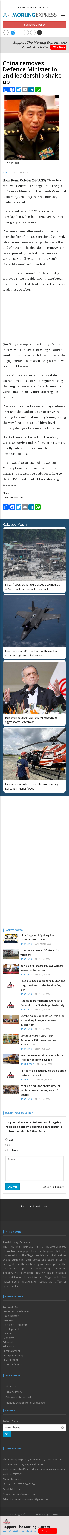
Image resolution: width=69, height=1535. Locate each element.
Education (9, 1346)
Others (13, 1150)
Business (8, 1320)
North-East (27, 1064)
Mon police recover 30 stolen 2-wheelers (39, 952)
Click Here (58, 47)
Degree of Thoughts (15, 1324)
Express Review (12, 1364)
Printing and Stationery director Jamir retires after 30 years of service (40, 1090)
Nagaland (26, 944)
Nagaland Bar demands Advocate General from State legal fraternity (42, 1003)
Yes (10, 1139)
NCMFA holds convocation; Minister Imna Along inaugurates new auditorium (42, 1020)
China (6, 493)
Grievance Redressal (18, 1397)
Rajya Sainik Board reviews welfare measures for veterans (41, 968)
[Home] (32, 14)
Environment (10, 1359)
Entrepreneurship (13, 1355)
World (6, 172)
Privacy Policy (13, 1392)
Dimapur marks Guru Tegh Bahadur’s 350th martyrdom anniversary (38, 1040)
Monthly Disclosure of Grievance (25, 1402)
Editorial (8, 1342)
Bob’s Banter (11, 1316)
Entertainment (11, 1351)
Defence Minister (13, 497)
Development (11, 1329)
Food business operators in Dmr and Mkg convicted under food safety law (42, 985)
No (10, 1145)
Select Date (10, 1421)
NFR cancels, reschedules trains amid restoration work (43, 1073)
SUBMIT (12, 1186)
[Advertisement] (25, 314)
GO (7, 1434)
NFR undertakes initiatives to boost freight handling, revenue (42, 1057)
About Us (11, 1386)
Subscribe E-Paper (34, 24)
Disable (7, 1333)
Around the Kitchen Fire (17, 1311)
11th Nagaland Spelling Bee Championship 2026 (37, 937)
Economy (8, 1337)
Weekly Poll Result (53, 1187)
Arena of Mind (11, 1307)
